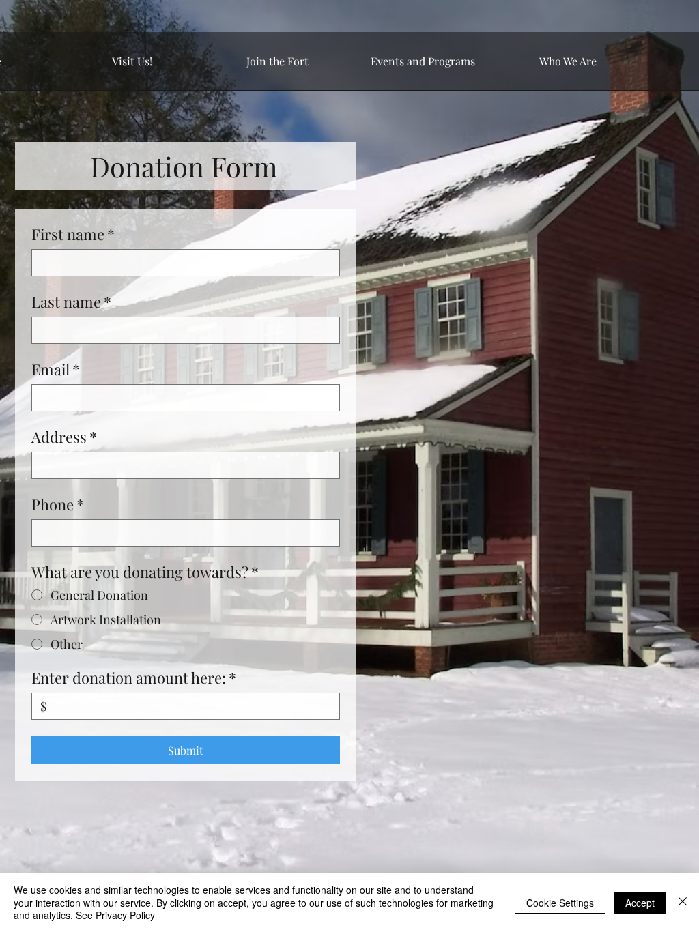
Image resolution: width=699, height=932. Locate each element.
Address (64, 437)
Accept (640, 902)
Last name (71, 302)
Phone (57, 504)
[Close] (682, 902)
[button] (132, 65)
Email (55, 369)
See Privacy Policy (115, 915)
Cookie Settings (560, 902)
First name (73, 234)
